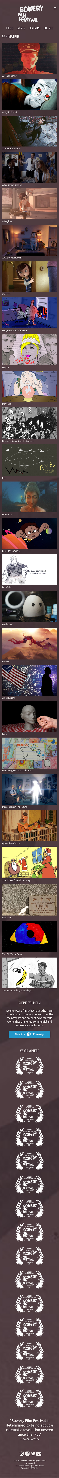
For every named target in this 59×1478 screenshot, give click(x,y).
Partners (34, 28)
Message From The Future (14, 807)
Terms (41, 1466)
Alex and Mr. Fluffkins (12, 257)
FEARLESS (7, 514)
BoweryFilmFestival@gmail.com (33, 1461)
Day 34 (5, 367)
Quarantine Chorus (11, 843)
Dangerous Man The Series (15, 330)
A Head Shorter (9, 76)
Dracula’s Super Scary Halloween (17, 441)
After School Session (12, 185)
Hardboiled (7, 624)
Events (21, 28)
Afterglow (7, 221)
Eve (4, 478)
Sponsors (34, 1466)
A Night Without (9, 112)
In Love (5, 661)
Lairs (4, 734)
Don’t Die (6, 404)
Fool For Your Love (11, 551)
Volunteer (19, 1466)
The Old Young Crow (12, 954)
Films (9, 28)
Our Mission (29, 1463)
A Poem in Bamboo (11, 148)
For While (6, 587)
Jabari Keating (8, 698)
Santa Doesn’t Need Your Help (16, 880)
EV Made (34, 1468)
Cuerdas (6, 294)
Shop (27, 1466)
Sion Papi (6, 917)
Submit (48, 28)
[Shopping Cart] (54, 7)
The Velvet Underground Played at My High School (26, 990)
